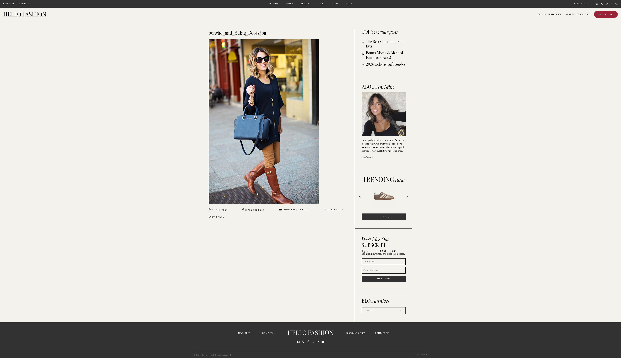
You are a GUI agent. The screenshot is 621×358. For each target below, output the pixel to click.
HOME (335, 4)
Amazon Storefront (578, 14)
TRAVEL (321, 4)
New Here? (9, 4)
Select (370, 310)
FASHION (274, 4)
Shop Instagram (549, 14)
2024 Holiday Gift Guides (385, 64)
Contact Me (382, 333)
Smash (423, 355)
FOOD (349, 4)
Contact (24, 4)
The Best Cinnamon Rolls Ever (385, 44)
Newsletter (581, 4)
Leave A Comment (337, 210)
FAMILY (290, 4)
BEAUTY (305, 4)
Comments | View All (295, 210)
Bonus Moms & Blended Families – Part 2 (384, 55)
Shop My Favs (606, 14)
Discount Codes (355, 333)
